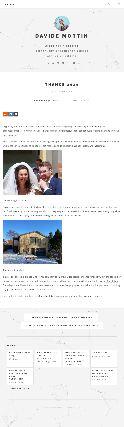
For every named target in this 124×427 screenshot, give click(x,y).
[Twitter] (63, 62)
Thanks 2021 (62, 84)
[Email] (79, 62)
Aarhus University (62, 56)
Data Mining (54, 296)
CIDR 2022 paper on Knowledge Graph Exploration (60, 325)
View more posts (21, 389)
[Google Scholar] (68, 62)
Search (109, 4)
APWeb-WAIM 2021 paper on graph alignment (62, 317)
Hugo (78, 408)
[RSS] (48, 62)
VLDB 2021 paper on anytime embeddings (103, 373)
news (10, 4)
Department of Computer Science (62, 51)
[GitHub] (53, 62)
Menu (119, 4)
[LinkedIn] (58, 62)
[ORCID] (74, 62)
